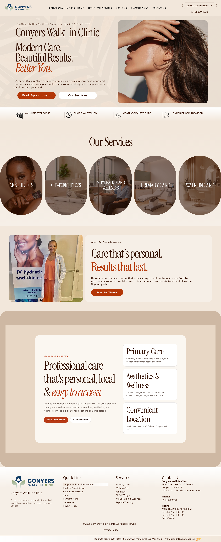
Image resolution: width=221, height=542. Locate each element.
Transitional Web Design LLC (179, 539)
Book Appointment (56, 420)
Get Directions (80, 420)
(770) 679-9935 (199, 11)
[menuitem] (66, 8)
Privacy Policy (110, 529)
